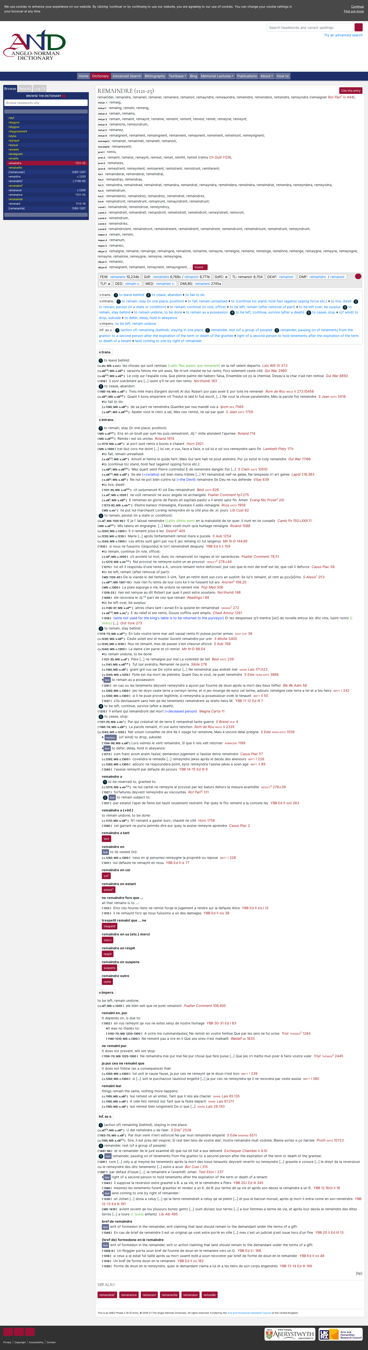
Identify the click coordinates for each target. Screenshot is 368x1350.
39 (243, 633)
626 (208, 490)
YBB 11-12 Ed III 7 (249, 701)
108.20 (234, 582)
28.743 (211, 1106)
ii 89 (258, 764)
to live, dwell (341, 301)
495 (168, 1214)
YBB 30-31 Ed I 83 (221, 1023)
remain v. (132, 283)
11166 (299, 459)
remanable (47, 181)
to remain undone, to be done (158, 312)
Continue (357, 6)
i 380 (311, 1078)
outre (107, 981)
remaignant (16, 154)
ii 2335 (214, 727)
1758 (206, 820)
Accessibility (36, 1342)
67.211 (221, 1101)
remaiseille (15, 167)
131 (198, 792)
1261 (227, 613)
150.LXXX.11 (294, 520)
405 (175, 531)
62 (239, 510)
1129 (219, 157)
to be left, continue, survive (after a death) (270, 312)
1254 (222, 536)
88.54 (193, 649)
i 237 (211, 1172)
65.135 (226, 1096)
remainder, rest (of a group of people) (241, 330)
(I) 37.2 (275, 365)
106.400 (205, 1005)
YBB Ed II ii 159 (218, 546)
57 (251, 754)
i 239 (249, 1073)
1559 (278, 732)
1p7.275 (228, 495)
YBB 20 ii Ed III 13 (329, 1232)
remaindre (47, 163)
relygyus (14, 126)
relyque (13, 145)
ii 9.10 (245, 1151)
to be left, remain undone (135, 323)
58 (323, 567)
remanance (47, 194)
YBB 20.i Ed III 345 (248, 1183)
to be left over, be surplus (320, 307)
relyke (12, 136)
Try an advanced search (343, 35)
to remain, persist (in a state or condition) (132, 307)
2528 (181, 1130)
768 (222, 644)
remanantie (169, 1295)
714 (246, 433)
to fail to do (195, 295)
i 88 (198, 597)
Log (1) (39, 88)
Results (25, 88)
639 (261, 479)
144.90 (235, 541)
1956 (233, 505)
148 (229, 592)
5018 (332, 396)
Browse (10, 88)
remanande (16, 199)
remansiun (190, 1295)
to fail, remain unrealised (207, 301)
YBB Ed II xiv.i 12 (255, 908)
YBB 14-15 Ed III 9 (193, 769)
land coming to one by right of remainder (168, 341)
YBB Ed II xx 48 (311, 1256)
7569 (231, 407)
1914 (164, 438)
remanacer (47, 190)
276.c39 (273, 787)
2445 (328, 1056)
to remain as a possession (207, 312)
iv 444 (340, 97)
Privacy (7, 1342)
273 (131, 623)
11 (211, 711)
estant (109, 889)
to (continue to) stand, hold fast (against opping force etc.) (279, 301)
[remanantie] (47, 208)
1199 (235, 743)
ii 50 (260, 695)
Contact (51, 1342)
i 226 (256, 759)
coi (106, 876)
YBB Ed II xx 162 (190, 1261)
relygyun (14, 122)
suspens (109, 968)
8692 (337, 376)
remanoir (191, 277)
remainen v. (165, 283)
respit (108, 954)
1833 (243, 1038)
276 (199, 664)
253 (314, 577)
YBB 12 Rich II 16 (326, 1188)
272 (230, 608)
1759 (239, 412)
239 (223, 659)
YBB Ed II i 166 (249, 1250)
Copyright (20, 1342)
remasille (210, 1295)
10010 (252, 469)
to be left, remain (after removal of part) (262, 307)
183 (205, 381)
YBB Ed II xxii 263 (284, 803)
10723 (330, 1140)
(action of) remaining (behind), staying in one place (162, 330)
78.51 (260, 556)
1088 (240, 526)
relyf (11, 117)
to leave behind (131, 295)
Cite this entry (351, 90)
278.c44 (219, 561)
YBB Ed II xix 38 (216, 913)
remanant (47, 203)
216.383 (303, 474)
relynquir (14, 140)
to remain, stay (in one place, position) (153, 301)
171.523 (253, 669)
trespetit (109, 926)
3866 (261, 674)
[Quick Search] (359, 27)
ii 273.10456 (290, 391)
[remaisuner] (47, 172)
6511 (242, 1135)
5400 (225, 638)
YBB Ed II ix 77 (177, 863)
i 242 (341, 690)
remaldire (47, 176)
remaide (14, 149)
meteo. (110, 737)
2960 (276, 370)
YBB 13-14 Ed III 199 (296, 1266)
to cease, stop (323, 312)
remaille (13, 158)
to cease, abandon (167, 295)
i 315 (196, 1167)
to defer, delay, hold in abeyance (151, 318)
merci (107, 940)
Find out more (354, 11)
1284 (296, 1033)
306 (212, 587)
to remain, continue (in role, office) (198, 307)
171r (278, 449)
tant (106, 838)
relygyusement (18, 131)
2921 (195, 443)
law (107, 680)
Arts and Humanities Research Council (249, 1312)
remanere (117, 277)
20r (267, 500)
